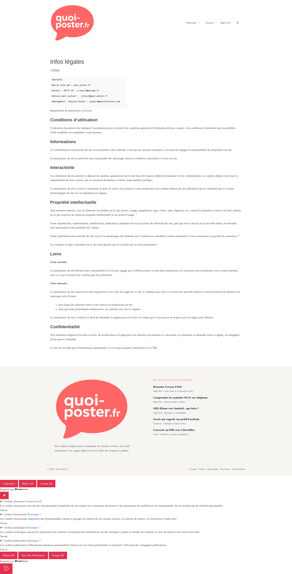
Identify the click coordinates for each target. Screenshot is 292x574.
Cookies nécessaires (14, 501)
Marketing (191, 23)
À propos (193, 469)
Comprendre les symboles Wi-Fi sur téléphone (180, 397)
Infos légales (212, 469)
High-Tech (225, 23)
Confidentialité (238, 469)
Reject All (27, 483)
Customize (9, 483)
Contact (202, 469)
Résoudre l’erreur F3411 (167, 386)
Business (210, 23)
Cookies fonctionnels (15, 514)
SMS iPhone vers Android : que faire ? (176, 408)
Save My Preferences (33, 555)
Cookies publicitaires (15, 540)
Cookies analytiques (14, 527)
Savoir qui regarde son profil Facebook (176, 419)
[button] (237, 22)
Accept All (46, 483)
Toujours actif (34, 501)
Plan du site (225, 469)
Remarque (33, 514)
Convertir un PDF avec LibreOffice (174, 429)
